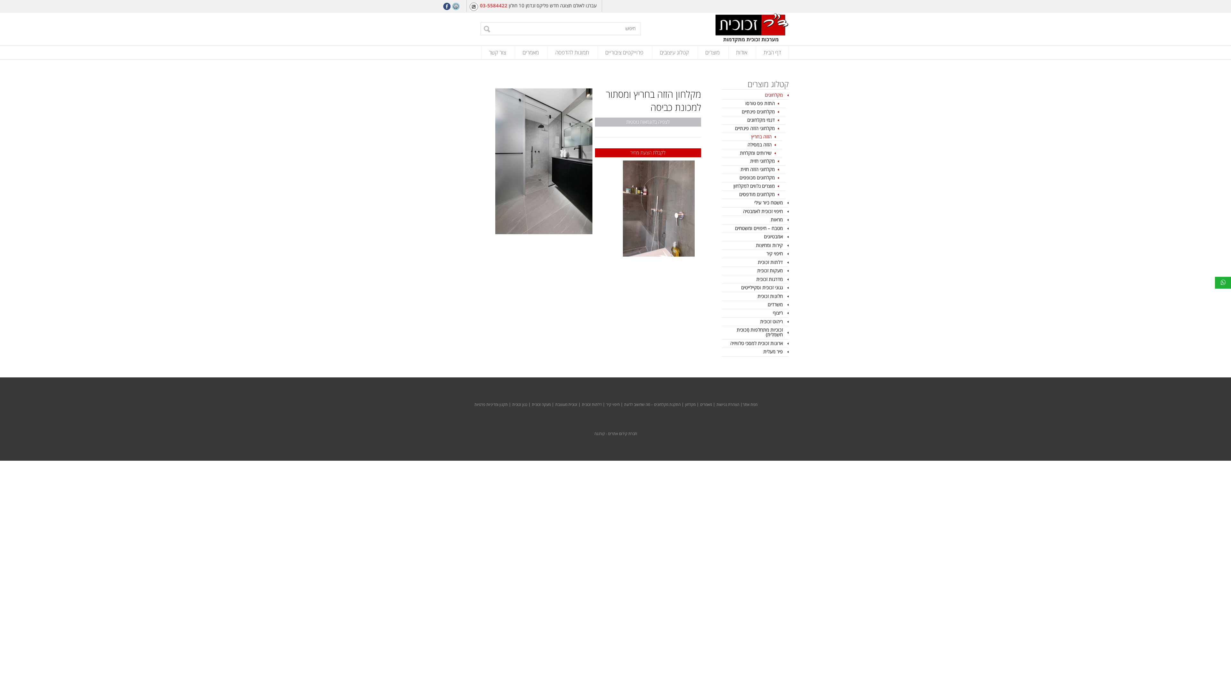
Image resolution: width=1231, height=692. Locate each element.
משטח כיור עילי (768, 203)
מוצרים (712, 52)
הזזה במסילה (760, 145)
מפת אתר (750, 405)
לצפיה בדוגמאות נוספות (648, 122)
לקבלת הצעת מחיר (648, 153)
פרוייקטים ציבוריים (624, 52)
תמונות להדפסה (572, 52)
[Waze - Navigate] (456, 6)
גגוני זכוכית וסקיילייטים (762, 288)
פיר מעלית (773, 352)
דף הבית (772, 52)
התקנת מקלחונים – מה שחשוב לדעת (652, 405)
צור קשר (497, 52)
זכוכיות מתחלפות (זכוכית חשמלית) (760, 332)
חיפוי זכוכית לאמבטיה (763, 211)
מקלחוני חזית (762, 161)
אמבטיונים (773, 237)
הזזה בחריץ (761, 137)
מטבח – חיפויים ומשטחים (759, 228)
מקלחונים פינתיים (758, 112)
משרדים (775, 305)
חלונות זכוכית (770, 296)
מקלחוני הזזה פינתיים (755, 128)
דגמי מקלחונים (761, 120)
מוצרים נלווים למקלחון (754, 186)
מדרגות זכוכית (769, 279)
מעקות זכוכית (770, 271)
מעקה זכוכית (541, 405)
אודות (741, 52)
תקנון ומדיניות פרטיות (491, 405)
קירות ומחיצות (769, 245)
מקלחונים (774, 95)
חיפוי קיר (774, 254)
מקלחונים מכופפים (757, 178)
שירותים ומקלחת (756, 153)
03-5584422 (493, 6)
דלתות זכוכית (770, 262)
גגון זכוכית (519, 405)
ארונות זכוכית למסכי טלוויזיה (756, 343)
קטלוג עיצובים (674, 52)
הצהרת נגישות (727, 405)
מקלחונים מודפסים (757, 194)
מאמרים (531, 52)
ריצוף (778, 313)
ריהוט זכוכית (771, 322)
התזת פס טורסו (760, 103)
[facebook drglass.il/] (447, 6)
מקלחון (690, 405)
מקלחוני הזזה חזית (758, 169)
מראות (777, 220)
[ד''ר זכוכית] (752, 28)
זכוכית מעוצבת (566, 405)
